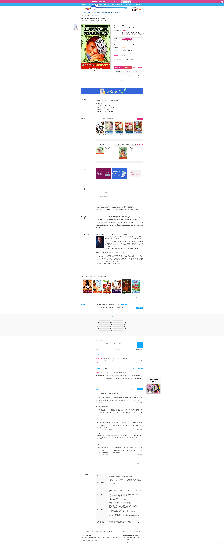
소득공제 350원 (133, 59)
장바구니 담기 (118, 67)
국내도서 (86, 4)
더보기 (113, 111)
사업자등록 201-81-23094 (92, 537)
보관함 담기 (134, 118)
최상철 (105, 360)
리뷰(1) (128, 55)
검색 (126, 9)
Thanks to (137, 360)
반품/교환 (127, 474)
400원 (138, 75)
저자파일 (119, 234)
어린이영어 (114, 12)
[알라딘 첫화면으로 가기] (88, 9)
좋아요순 (133, 389)
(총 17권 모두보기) (109, 118)
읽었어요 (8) (119, 307)
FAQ (137, 539)
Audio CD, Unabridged (109, 147)
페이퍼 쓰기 (140, 389)
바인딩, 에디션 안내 (96, 15)
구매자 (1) (98, 368)
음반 (115, 4)
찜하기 (141, 402)
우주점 (113, 4)
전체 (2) (103, 354)
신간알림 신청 (103, 103)
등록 (140, 344)
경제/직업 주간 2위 (117, 53)
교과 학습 (105, 107)
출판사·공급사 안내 (126, 531)
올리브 (97, 382)
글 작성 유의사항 (138, 349)
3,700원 (128, 75)
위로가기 (220, 542)
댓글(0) (107, 382)
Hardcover (130, 147)
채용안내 (87, 531)
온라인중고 (105, 4)
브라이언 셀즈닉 (94, 20)
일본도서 (89, 12)
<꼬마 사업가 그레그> (125, 248)
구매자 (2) (98, 354)
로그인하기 (124, 304)
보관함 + (140, 67)
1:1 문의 (128, 539)
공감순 (134, 368)
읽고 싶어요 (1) (104, 307)
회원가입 (130, 4)
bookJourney (98, 429)
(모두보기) (136, 248)
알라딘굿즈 (101, 4)
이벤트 (106, 12)
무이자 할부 (126, 59)
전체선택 (127, 118)
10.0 (121, 55)
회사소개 (83, 531)
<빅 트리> (104, 263)
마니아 (97, 307)
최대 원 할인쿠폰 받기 (126, 38)
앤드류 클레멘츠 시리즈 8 (104, 18)
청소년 (101, 105)
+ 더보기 (106, 380)
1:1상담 (123, 474)
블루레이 (118, 4)
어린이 (101, 107)
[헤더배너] (137, 9)
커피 (121, 4)
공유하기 (141, 18)
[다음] (106, 46)
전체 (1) (105, 368)
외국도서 (96, 4)
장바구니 (140, 4)
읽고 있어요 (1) (112, 307)
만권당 (93, 4)
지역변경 (133, 50)
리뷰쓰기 (140, 368)
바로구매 (127, 67)
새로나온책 (98, 12)
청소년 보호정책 (103, 531)
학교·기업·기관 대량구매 (138, 531)
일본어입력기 (121, 8)
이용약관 (91, 531)
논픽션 (105, 111)
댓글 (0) (116, 360)
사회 (109, 107)
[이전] (84, 46)
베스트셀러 (94, 12)
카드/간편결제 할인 (117, 59)
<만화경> (100, 263)
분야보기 (85, 12)
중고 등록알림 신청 (117, 80)
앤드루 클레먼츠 (84, 20)
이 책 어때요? (139, 307)
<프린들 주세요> (111, 248)
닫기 (222, 1)
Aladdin (101, 20)
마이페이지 (133, 4)
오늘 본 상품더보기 (139, 464)
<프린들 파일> (117, 248)
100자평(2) (124, 55)
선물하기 (134, 67)
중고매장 (109, 4)
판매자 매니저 (119, 531)
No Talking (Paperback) (88, 293)
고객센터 (137, 4)
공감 (141, 360)
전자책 (90, 4)
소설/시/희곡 (106, 105)
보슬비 (97, 415)
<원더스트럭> (109, 263)
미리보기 (96, 70)
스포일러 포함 (116, 349)
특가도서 (102, 12)
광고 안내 (131, 531)
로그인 (127, 4)
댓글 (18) (110, 429)
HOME (83, 4)
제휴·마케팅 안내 (113, 531)
